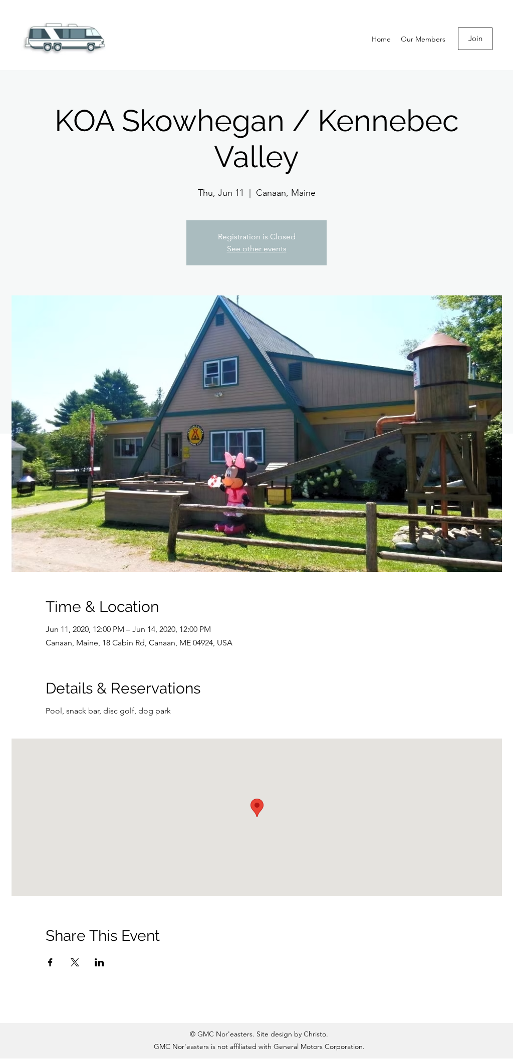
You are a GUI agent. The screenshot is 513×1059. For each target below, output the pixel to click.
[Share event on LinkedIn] (99, 962)
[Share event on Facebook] (50, 962)
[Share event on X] (75, 962)
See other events (257, 248)
